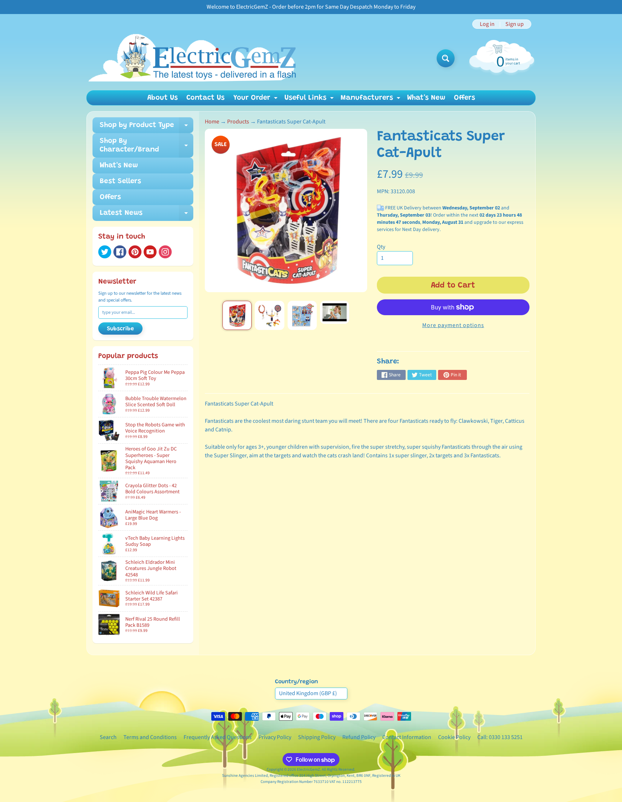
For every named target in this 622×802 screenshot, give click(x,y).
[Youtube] (150, 251)
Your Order (256, 99)
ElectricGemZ (308, 769)
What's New (426, 97)
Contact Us (205, 97)
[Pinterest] (135, 251)
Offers (464, 97)
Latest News (146, 215)
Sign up (514, 24)
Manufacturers (371, 99)
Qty (381, 247)
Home (212, 122)
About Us (162, 97)
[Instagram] (165, 251)
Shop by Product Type (146, 127)
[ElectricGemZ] (191, 58)
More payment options (453, 325)
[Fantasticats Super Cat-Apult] (237, 315)
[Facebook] (119, 251)
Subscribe (120, 329)
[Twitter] (104, 251)
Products (238, 122)
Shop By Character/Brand (146, 145)
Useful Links (309, 99)
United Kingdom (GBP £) (308, 693)
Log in (487, 24)
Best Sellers (120, 181)
